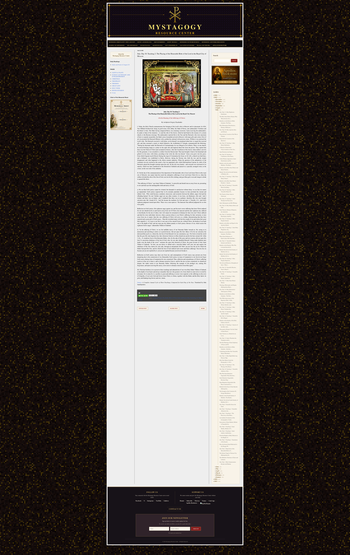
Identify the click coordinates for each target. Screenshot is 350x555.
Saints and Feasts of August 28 (121, 65)
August (218, 108)
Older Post (174, 308)
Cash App (211, 501)
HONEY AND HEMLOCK (144, 42)
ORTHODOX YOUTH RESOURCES (189, 42)
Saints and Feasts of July (183, 298)
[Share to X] (153, 295)
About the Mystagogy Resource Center (121, 55)
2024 (216, 479)
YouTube (158, 501)
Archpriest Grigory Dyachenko (161, 298)
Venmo (204, 501)
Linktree (166, 501)
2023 (216, 481)
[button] (5, 547)
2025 (216, 97)
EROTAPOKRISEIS (159, 42)
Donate (182, 501)
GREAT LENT (116, 86)
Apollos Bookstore (191, 503)
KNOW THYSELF (172, 42)
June (218, 466)
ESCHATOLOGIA (145, 45)
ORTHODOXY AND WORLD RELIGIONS (213, 42)
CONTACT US (175, 509)
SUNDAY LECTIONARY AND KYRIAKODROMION (121, 75)
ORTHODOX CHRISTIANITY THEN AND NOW (122, 42)
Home (203, 308)
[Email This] (150, 295)
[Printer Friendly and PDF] (143, 296)
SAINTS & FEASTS (117, 72)
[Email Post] (139, 293)
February (219, 475)
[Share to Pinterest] (157, 295)
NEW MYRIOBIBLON (171, 45)
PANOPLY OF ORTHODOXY (117, 45)
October (219, 103)
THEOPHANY (116, 81)
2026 (216, 95)
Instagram (150, 501)
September (219, 105)
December (219, 99)
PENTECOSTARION (118, 90)
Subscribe (189, 501)
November (219, 101)
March (218, 473)
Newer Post (143, 308)
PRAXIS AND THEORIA (203, 45)
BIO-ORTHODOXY (132, 45)
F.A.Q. (114, 93)
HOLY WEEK (116, 88)
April (218, 471)
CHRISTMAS (116, 79)
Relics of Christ (173, 298)
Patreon (197, 501)
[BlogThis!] (151, 295)
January (219, 477)
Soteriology (193, 298)
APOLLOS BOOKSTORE (220, 45)
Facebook (138, 501)
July (218, 110)
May (218, 469)
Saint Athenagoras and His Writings (228, 203)
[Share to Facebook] (155, 295)
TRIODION (115, 83)
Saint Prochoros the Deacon (226, 152)
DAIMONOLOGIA (158, 45)
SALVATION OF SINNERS (187, 45)
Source (139, 282)
